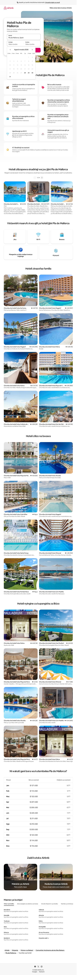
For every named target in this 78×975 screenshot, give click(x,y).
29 (28, 73)
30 (32, 73)
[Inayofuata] (41, 177)
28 (25, 73)
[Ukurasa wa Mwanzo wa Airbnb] (9, 8)
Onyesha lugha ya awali (52, 2)
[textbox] (15, 44)
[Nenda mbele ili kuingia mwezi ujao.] (32, 49)
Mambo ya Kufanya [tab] (67, 904)
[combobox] (23, 37)
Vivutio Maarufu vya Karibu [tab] (49, 904)
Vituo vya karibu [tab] (9, 904)
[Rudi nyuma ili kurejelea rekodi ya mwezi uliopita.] (10, 49)
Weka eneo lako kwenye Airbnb (61, 8)
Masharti (41, 972)
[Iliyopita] (34, 177)
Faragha (34, 972)
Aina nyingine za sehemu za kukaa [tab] (27, 904)
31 (10, 77)
